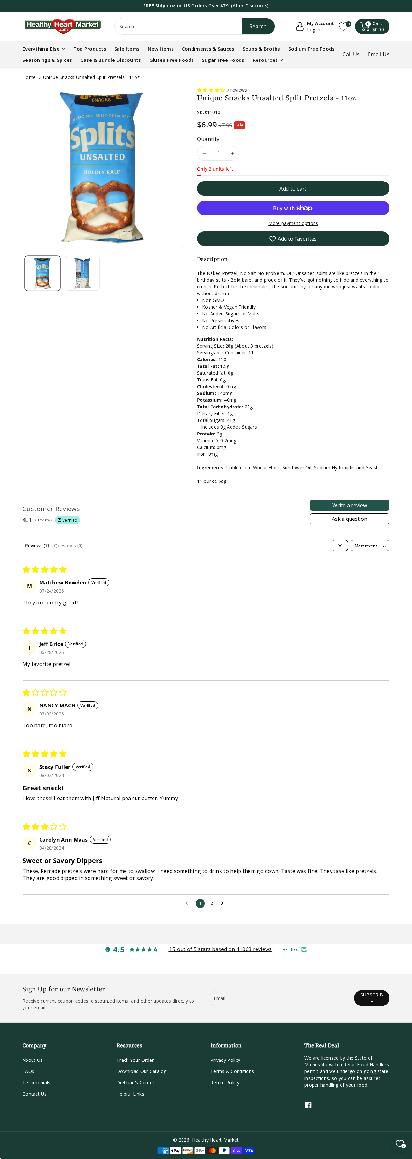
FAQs (28, 1071)
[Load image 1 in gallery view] (42, 273)
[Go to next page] (224, 903)
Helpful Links (130, 1094)
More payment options (293, 223)
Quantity (208, 139)
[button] (372, 26)
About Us (32, 1060)
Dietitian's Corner (135, 1083)
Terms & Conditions (232, 1071)
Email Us (378, 54)
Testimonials (37, 1083)
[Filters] (340, 545)
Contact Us (35, 1094)
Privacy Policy (225, 1060)
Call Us (351, 54)
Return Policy (225, 1083)
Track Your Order (135, 1060)
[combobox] (195, 26)
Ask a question (349, 518)
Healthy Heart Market (215, 1140)
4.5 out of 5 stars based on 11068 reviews (220, 949)
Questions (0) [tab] (68, 545)
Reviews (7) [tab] (37, 545)
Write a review (349, 505)
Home (29, 77)
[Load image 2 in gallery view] (82, 273)
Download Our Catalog (141, 1071)
